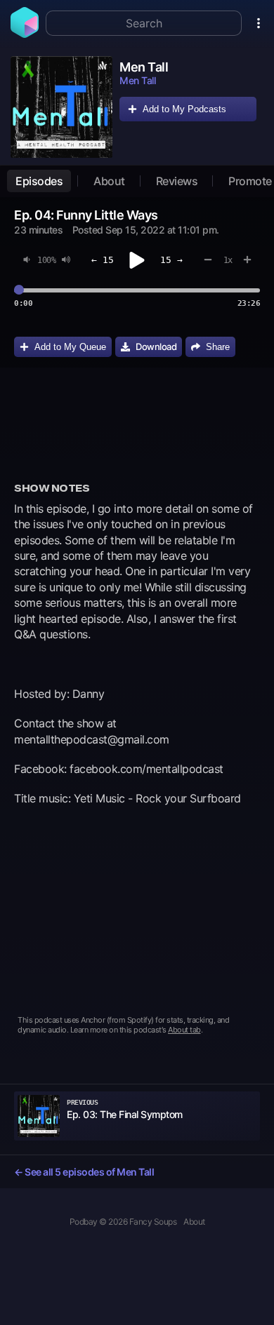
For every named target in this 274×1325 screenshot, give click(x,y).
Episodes (39, 181)
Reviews (177, 181)
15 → (171, 260)
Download (156, 346)
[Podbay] (25, 34)
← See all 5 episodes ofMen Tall (84, 1172)
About (109, 181)
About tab (184, 1030)
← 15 (102, 260)
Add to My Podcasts (184, 109)
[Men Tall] (61, 107)
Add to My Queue (70, 347)
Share (218, 347)
